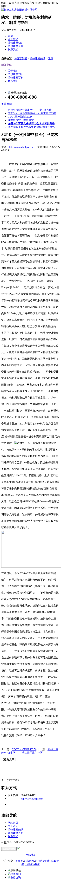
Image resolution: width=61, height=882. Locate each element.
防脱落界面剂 (42, 860)
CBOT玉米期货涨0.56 (20, 116)
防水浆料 (29, 860)
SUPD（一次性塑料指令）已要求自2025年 (32, 113)
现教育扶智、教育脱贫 (21, 120)
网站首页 (13, 822)
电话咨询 (15, 877)
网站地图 (31, 854)
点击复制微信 (9, 848)
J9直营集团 (20, 58)
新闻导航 (6, 64)
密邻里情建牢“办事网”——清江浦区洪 (30, 109)
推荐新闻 (6, 103)
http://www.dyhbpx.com (21, 147)
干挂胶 (29, 864)
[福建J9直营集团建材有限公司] (19, 9)
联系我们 (13, 49)
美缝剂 (19, 860)
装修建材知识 (15, 42)
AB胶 (36, 864)
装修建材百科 (15, 46)
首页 (10, 36)
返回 (50, 58)
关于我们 (13, 39)
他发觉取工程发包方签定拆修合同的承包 (31, 126)
